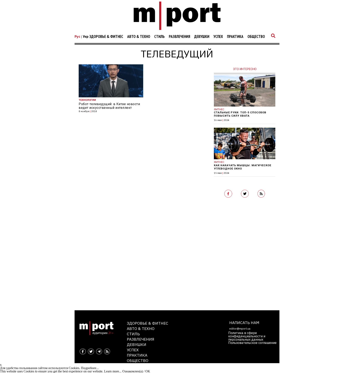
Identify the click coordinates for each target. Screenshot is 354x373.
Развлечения (179, 36)
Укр (85, 36)
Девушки (201, 36)
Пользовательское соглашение (252, 343)
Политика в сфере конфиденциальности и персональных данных (246, 336)
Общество (256, 36)
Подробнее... (90, 368)
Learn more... (112, 371)
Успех (218, 36)
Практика (235, 36)
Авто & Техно (138, 36)
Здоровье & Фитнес (106, 36)
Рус (77, 36)
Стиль (159, 36)
